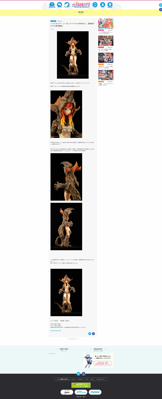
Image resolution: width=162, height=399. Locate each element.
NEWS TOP (73, 338)
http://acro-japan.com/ (55, 330)
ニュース (73, 379)
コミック (101, 30)
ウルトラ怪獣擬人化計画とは (63, 379)
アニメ (101, 47)
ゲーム (101, 64)
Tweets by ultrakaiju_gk (52, 353)
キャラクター (80, 379)
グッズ (52, 29)
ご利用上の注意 (78, 396)
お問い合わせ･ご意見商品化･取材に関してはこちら (102, 363)
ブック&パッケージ (100, 379)
